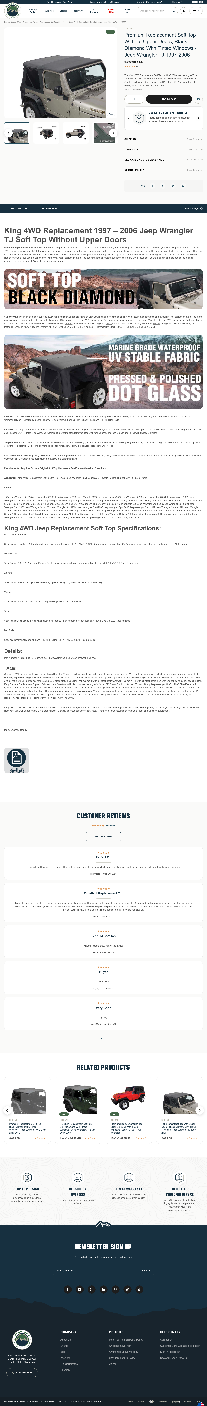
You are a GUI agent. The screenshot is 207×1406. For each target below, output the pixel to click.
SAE (108, 323)
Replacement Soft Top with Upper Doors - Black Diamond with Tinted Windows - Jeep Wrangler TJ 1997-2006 (128, 1128)
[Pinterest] (162, 186)
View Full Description (133, 90)
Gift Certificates (69, 1364)
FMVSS (156, 323)
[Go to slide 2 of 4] (113, 133)
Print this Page (191, 208)
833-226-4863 (197, 2)
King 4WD (129, 28)
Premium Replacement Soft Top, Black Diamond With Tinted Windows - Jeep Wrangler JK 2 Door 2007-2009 (27, 1128)
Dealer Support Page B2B (174, 1358)
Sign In (164, 1351)
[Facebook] (152, 186)
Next (103, 1038)
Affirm (112, 1364)
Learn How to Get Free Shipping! (105, 2)
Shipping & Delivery (120, 1345)
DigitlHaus (97, 1401)
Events (64, 1345)
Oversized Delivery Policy (123, 1351)
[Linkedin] (104, 1289)
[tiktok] (139, 1289)
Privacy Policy (62, 1401)
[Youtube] (80, 1289)
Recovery (78, 11)
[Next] (198, 118)
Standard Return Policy (122, 1358)
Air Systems (94, 11)
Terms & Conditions (77, 1401)
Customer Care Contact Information (180, 1345)
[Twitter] (173, 186)
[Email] (183, 186)
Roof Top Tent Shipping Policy (126, 1339)
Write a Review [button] (103, 836)
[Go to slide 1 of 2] (7, 1110)
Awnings (49, 11)
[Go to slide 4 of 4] (8, 133)
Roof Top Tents (32, 11)
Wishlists (65, 1358)
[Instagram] (92, 1289)
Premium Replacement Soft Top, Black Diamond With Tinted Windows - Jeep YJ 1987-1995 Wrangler (76, 1128)
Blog (62, 1351)
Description (19, 208)
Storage (63, 11)
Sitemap (65, 1370)
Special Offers (111, 11)
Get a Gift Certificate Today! (149, 2)
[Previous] (129, 118)
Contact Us (166, 1339)
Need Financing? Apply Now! (60, 2)
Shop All (127, 11)
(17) (137, 66)
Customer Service (180, 2)
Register (174, 1351)
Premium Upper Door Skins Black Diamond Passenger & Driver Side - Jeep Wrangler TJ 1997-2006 (179, 1127)
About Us (65, 1339)
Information (49, 208)
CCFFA (68, 323)
